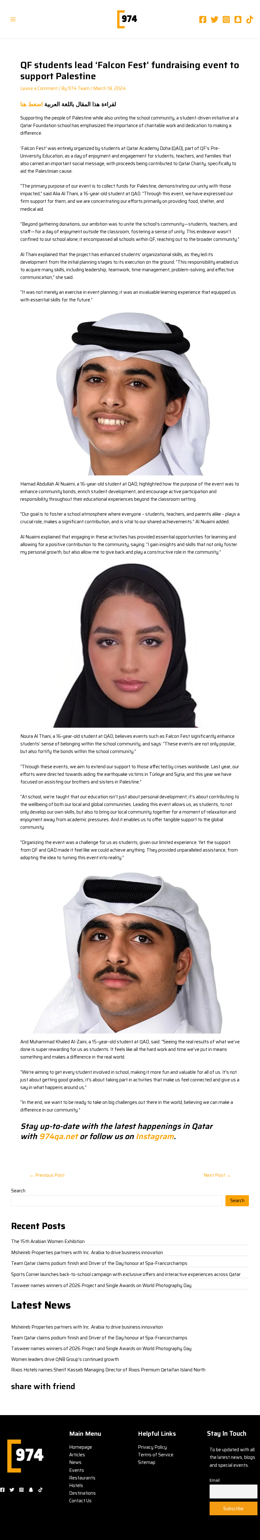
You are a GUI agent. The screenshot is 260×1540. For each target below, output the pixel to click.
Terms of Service (155, 1454)
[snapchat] (238, 19)
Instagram (154, 1136)
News (75, 1462)
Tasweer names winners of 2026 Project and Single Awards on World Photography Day (101, 1285)
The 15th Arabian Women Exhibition (48, 1241)
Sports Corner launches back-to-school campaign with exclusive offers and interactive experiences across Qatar (126, 1274)
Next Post (217, 1175)
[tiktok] (250, 19)
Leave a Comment (39, 88)
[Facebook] (203, 19)
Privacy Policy (152, 1447)
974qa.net (58, 1136)
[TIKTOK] (40, 1489)
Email (215, 1480)
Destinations (82, 1493)
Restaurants (82, 1477)
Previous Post (47, 1175)
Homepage (80, 1447)
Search (18, 1190)
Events (76, 1470)
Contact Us (80, 1500)
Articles (77, 1454)
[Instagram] (226, 19)
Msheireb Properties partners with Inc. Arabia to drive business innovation (87, 1252)
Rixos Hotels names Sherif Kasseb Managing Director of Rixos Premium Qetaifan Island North (108, 1369)
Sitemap (146, 1462)
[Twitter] (214, 19)
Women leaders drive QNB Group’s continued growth (65, 1359)
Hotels (76, 1485)
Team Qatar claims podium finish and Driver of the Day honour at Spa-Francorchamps (99, 1263)
